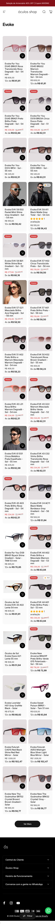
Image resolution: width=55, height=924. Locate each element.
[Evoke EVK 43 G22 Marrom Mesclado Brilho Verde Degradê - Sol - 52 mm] (40, 388)
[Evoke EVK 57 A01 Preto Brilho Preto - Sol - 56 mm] (40, 292)
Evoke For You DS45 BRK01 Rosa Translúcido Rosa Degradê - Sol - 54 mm (14, 69)
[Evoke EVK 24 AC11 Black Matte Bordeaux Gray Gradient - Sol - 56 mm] (40, 488)
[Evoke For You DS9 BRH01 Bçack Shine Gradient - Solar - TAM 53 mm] (15, 537)
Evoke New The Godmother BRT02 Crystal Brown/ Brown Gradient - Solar (14, 799)
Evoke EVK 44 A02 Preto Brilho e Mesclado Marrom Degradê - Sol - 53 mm (39, 558)
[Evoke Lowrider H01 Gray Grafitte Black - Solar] (15, 687)
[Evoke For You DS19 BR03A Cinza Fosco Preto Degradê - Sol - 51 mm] (40, 100)
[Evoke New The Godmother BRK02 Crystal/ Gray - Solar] (40, 778)
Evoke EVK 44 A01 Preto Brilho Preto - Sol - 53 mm (40, 605)
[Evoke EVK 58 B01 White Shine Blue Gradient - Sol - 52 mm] (15, 245)
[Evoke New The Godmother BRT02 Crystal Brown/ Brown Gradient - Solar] (15, 778)
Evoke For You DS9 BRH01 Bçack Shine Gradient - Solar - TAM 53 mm (14, 556)
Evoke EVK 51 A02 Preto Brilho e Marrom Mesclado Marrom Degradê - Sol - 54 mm (14, 360)
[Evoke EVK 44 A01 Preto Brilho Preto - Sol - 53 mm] (40, 587)
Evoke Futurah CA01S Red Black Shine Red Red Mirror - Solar (13, 751)
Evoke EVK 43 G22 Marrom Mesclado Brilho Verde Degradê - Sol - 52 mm (40, 409)
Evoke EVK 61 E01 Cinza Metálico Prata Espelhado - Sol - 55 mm (14, 457)
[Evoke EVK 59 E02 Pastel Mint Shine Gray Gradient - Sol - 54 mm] (15, 194)
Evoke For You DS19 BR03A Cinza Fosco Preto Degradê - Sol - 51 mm (39, 121)
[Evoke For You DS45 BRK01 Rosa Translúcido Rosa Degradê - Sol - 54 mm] (15, 48)
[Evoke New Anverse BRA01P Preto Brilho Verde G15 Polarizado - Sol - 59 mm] (40, 638)
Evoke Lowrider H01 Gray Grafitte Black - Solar (13, 706)
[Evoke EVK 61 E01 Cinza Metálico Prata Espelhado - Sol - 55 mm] (15, 438)
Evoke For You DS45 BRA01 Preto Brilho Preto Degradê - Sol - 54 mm (14, 121)
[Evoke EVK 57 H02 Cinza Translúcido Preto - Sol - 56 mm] (40, 245)
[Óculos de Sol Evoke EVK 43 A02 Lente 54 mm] (15, 587)
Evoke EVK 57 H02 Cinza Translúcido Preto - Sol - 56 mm (40, 263)
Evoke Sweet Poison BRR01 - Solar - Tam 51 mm (39, 706)
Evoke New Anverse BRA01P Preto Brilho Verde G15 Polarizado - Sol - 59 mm (39, 658)
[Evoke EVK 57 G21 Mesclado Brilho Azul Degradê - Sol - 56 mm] (15, 292)
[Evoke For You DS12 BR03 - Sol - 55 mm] (40, 150)
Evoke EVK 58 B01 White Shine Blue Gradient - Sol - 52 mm (14, 264)
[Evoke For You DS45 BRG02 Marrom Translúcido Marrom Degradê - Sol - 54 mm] (40, 48)
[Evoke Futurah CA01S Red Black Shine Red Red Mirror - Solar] (15, 731)
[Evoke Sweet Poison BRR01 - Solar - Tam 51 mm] (40, 687)
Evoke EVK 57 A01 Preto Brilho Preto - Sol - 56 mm (40, 310)
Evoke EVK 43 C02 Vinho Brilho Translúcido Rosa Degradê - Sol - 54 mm (40, 459)
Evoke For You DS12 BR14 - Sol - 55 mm (13, 168)
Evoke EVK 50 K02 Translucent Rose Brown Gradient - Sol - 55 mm (39, 358)
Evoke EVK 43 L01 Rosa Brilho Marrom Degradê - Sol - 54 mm (14, 408)
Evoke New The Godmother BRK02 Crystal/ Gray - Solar (39, 798)
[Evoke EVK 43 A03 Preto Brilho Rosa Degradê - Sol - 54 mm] (15, 488)
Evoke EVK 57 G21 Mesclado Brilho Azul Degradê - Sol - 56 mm (14, 311)
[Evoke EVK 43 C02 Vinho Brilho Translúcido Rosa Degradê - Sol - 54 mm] (40, 438)
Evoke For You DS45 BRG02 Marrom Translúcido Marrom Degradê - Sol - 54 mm (39, 70)
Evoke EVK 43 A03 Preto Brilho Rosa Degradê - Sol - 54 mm (14, 507)
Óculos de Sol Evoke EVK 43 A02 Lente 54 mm (14, 605)
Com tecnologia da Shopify (37, 916)
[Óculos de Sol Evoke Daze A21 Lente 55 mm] (15, 638)
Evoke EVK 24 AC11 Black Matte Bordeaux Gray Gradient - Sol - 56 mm (40, 508)
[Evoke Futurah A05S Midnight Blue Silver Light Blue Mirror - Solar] (40, 731)
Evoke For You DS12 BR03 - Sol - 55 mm (39, 168)
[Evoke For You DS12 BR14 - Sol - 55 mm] (15, 150)
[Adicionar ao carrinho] (22, 56)
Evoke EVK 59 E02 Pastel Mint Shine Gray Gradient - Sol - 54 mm (14, 213)
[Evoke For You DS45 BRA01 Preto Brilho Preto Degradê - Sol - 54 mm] (15, 100)
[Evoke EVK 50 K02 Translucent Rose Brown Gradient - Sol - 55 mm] (40, 339)
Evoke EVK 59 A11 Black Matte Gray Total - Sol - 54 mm (40, 212)
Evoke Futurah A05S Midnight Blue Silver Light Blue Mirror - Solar (39, 751)
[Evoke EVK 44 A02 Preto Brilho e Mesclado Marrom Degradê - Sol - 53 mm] (40, 537)
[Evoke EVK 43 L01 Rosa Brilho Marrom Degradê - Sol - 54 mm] (15, 388)
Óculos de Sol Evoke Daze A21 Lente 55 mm (13, 656)
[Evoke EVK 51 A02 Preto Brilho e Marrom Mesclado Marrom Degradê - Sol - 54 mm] (15, 339)
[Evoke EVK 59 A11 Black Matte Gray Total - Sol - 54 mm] (40, 194)
